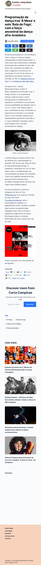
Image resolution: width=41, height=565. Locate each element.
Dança (31, 41)
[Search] (35, 12)
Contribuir (8, 531)
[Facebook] (15, 46)
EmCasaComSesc (12, 328)
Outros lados (9, 536)
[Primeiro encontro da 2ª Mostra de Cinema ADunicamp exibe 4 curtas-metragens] (20, 355)
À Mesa (9, 320)
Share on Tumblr (18, 278)
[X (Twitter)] (22, 46)
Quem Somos (9, 528)
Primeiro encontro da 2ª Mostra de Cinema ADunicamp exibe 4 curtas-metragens (19, 369)
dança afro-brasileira (13, 324)
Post (7, 272)
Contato (8, 538)
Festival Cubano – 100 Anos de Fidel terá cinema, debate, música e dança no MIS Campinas (20, 399)
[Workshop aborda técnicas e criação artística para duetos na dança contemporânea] (20, 415)
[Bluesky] (8, 46)
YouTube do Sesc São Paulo (23, 81)
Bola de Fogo (21, 320)
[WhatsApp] (15, 50)
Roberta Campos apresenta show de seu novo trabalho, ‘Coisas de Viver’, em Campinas (20, 460)
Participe (8, 533)
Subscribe (30, 304)
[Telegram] (8, 50)
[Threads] (22, 50)
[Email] (29, 50)
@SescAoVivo (10, 195)
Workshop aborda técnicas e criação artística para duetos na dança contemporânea (19, 429)
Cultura (24, 41)
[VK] (29, 46)
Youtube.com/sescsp (13, 200)
